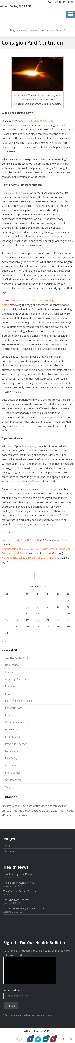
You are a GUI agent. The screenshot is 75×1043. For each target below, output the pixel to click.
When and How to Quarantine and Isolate (26, 908)
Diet (7, 693)
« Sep (5, 641)
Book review (12, 664)
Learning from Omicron (16, 900)
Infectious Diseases (16, 744)
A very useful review (14, 192)
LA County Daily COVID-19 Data (21, 540)
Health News (12, 729)
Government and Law (17, 722)
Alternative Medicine (16, 657)
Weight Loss (12, 787)
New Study (11, 758)
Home (6, 845)
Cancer (9, 672)
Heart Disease (13, 736)
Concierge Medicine (16, 679)
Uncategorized (13, 780)
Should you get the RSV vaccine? (21, 874)
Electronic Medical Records (20, 700)
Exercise (9, 715)
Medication (11, 751)
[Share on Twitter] (38, 1039)
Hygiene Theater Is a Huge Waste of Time (27, 557)
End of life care (13, 708)
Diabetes (10, 686)
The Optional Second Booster (20, 891)
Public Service (12, 772)
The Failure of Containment (18, 882)
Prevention (11, 765)
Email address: (12, 990)
